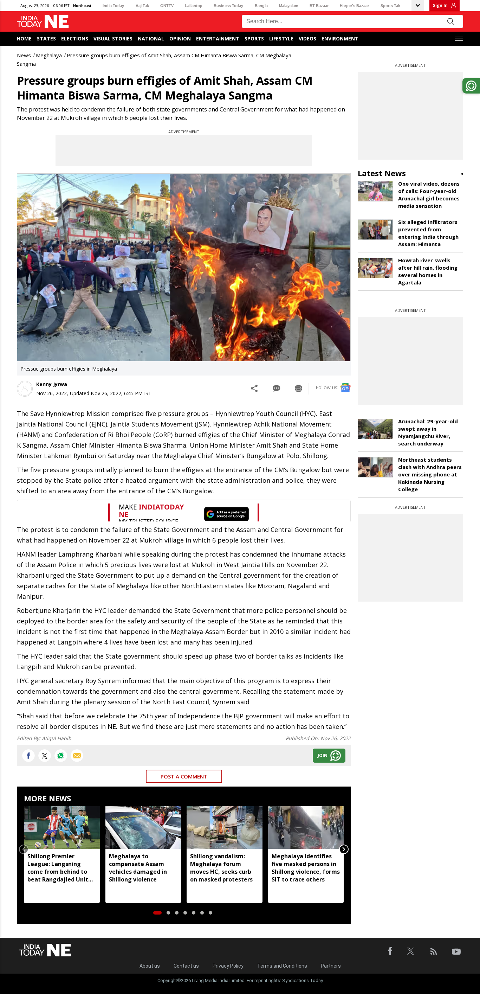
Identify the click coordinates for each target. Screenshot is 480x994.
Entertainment (217, 38)
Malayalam (288, 6)
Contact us (186, 966)
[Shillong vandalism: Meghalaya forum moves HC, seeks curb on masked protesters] (224, 827)
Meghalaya (49, 55)
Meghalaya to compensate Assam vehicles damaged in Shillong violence (138, 867)
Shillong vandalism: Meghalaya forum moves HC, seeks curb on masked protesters (221, 867)
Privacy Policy (228, 966)
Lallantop (193, 6)
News (24, 55)
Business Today (228, 6)
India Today (113, 6)
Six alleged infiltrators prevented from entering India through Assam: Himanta (428, 233)
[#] (60, 755)
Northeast (82, 6)
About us (150, 966)
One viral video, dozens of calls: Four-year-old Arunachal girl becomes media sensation (429, 194)
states (46, 38)
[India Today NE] (43, 21)
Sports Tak (390, 6)
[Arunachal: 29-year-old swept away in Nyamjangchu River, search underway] (375, 429)
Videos (307, 38)
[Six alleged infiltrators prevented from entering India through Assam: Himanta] (375, 229)
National (151, 38)
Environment (340, 38)
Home (24, 38)
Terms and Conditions (282, 966)
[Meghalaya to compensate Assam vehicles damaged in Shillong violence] (143, 827)
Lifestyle (281, 38)
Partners (331, 966)
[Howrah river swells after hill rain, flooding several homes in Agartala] (375, 268)
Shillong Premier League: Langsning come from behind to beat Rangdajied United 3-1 (61, 867)
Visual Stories (112, 38)
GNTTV (167, 6)
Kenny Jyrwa (51, 384)
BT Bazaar (319, 6)
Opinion (180, 38)
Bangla (261, 6)
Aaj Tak (142, 6)
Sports (254, 38)
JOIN (322, 755)
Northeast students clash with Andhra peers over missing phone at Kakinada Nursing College (430, 474)
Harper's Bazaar (354, 6)
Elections (74, 38)
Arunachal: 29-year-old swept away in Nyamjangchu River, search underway (428, 432)
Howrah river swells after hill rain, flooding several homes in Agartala (428, 271)
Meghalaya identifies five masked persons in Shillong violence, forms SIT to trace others (306, 867)
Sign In (440, 5)
